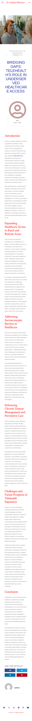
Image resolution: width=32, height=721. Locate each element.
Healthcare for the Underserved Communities (17, 53)
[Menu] (29, 3)
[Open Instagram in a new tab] (14, 707)
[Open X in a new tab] (9, 707)
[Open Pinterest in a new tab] (23, 707)
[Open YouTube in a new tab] (28, 707)
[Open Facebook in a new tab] (4, 707)
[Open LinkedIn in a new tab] (18, 707)
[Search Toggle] (2, 3)
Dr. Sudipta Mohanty (17, 156)
